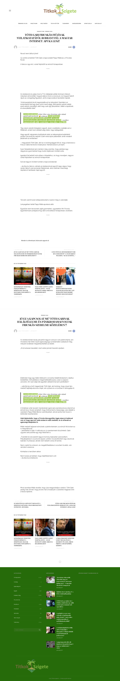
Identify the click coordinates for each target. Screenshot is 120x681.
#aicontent (47, 118)
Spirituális (88, 23)
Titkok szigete (25, 47)
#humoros (56, 116)
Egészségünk (76, 23)
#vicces (50, 116)
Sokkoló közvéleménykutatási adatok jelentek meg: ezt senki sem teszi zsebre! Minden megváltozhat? (65, 290)
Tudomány (65, 23)
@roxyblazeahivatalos (30, 114)
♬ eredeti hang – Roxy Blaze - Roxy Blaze (52, 122)
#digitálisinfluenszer (30, 120)
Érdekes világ (22, 23)
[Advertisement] (47, 81)
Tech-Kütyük (55, 23)
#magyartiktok (28, 118)
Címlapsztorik (40, 31)
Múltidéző (44, 23)
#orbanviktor (51, 120)
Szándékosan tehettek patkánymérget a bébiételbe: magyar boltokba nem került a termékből (22, 290)
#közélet (58, 120)
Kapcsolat (98, 23)
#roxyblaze (55, 118)
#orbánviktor (41, 120)
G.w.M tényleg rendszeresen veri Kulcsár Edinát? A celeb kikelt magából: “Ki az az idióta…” (63, 253)
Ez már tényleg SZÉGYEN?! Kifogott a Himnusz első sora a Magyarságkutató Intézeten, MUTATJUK (27, 505)
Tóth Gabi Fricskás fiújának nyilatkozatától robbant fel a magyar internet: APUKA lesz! (61, 505)
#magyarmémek (38, 118)
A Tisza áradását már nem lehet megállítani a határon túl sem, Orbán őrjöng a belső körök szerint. (65, 541)
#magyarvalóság (28, 122)
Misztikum (34, 23)
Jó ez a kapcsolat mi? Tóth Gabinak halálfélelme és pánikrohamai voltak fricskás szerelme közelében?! (28, 253)
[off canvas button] (10, 11)
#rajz (36, 122)
